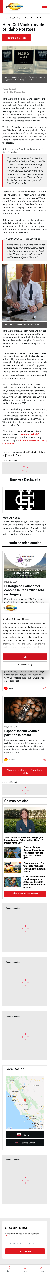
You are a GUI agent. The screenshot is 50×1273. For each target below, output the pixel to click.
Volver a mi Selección (16, 37)
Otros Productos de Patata (24, 453)
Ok (25, 657)
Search (25, 1271)
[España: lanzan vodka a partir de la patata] (25, 729)
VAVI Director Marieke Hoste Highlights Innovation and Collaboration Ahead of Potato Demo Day (23, 840)
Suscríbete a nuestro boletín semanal (22, 1233)
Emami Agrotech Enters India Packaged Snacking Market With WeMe (34, 867)
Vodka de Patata (13, 455)
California (28, 1135)
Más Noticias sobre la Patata (25, 893)
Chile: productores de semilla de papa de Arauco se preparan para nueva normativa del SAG (34, 882)
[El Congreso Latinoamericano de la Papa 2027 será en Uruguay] (25, 583)
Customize (23, 665)
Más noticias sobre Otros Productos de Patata (25, 771)
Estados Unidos (28, 1142)
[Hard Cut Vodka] (25, 512)
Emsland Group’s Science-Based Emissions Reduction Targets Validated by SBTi (34, 852)
